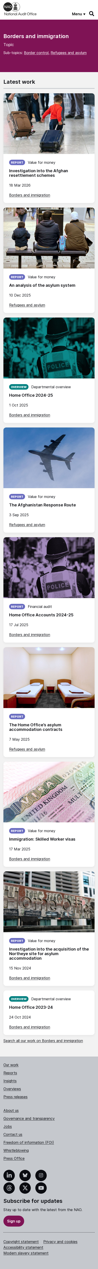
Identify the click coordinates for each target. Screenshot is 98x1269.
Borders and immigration (29, 195)
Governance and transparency (29, 1118)
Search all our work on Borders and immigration (43, 1040)
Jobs (7, 1126)
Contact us (12, 1134)
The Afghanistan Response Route (42, 505)
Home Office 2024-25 (31, 395)
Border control (36, 52)
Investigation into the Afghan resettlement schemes (38, 173)
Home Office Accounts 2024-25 (41, 614)
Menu (77, 14)
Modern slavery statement (26, 1253)
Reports (10, 1073)
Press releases (15, 1096)
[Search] (92, 13)
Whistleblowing (16, 1150)
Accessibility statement (23, 1247)
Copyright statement (21, 1241)
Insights (10, 1081)
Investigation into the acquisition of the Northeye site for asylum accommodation (49, 954)
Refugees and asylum (69, 52)
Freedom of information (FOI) (28, 1142)
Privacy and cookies (60, 1241)
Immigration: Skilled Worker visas (42, 839)
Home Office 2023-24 (31, 1007)
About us (11, 1110)
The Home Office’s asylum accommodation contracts (35, 727)
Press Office (14, 1158)
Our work (10, 1065)
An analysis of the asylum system (42, 285)
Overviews (12, 1089)
